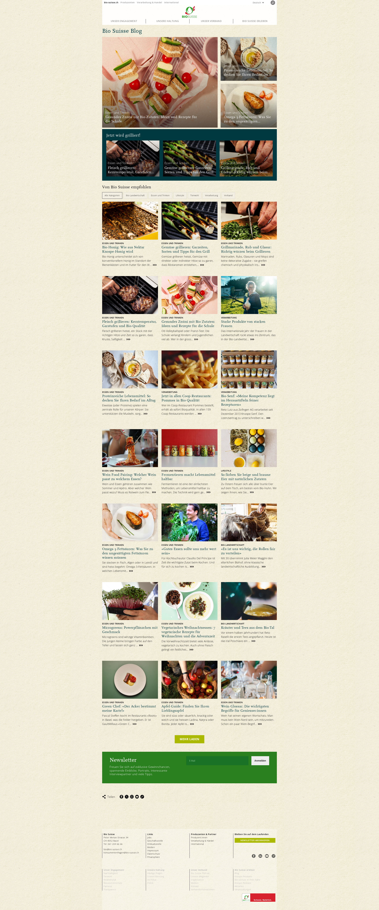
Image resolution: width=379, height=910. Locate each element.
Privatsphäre (153, 857)
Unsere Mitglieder (200, 876)
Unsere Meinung (155, 876)
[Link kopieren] (142, 797)
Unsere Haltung (167, 21)
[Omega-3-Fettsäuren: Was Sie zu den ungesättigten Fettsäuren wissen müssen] (249, 105)
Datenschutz (153, 853)
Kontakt (195, 886)
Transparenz (110, 889)
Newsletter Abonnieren (255, 840)
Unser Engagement (124, 21)
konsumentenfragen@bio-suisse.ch (121, 852)
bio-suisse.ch (111, 2)
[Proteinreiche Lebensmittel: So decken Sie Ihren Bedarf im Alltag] (249, 59)
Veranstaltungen (243, 889)
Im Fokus (151, 879)
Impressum (153, 850)
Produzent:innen (199, 837)
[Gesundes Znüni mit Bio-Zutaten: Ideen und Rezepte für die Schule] (160, 82)
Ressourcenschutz (113, 883)
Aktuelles (239, 886)
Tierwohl (108, 876)
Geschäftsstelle (155, 840)
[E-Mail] (137, 797)
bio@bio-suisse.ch (113, 849)
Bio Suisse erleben (255, 21)
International (171, 2)
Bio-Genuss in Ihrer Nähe (247, 879)
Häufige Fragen (154, 873)
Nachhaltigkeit (111, 873)
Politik (150, 883)
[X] (127, 797)
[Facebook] (121, 797)
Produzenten (128, 2)
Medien (151, 847)
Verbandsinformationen (203, 889)
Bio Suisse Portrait (200, 873)
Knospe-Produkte (243, 876)
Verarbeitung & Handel (149, 2)
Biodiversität (110, 879)
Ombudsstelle (154, 844)
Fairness (108, 886)
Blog (237, 873)
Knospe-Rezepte (243, 883)
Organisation (197, 879)
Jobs (149, 837)
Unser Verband (211, 21)
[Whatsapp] (132, 797)
